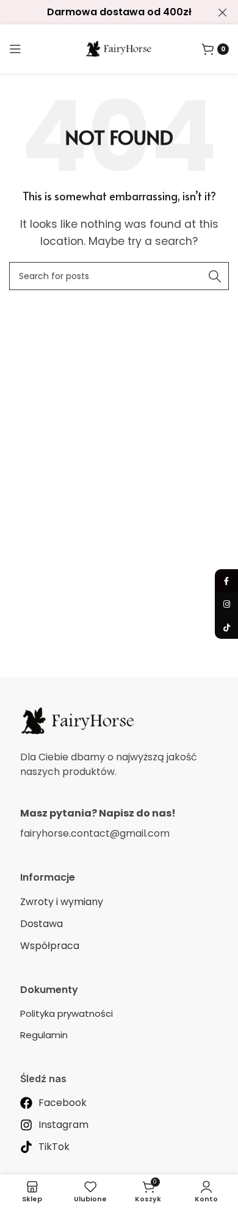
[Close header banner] (222, 12)
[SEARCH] (215, 276)
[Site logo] (119, 48)
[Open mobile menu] (15, 49)
